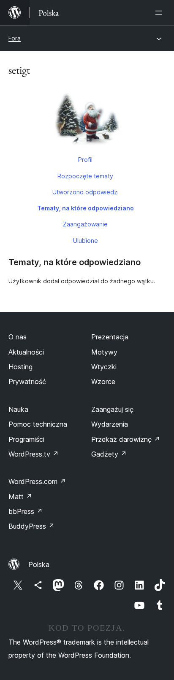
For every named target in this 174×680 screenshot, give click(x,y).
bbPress (25, 511)
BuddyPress (31, 526)
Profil (85, 159)
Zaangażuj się (112, 409)
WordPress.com (37, 481)
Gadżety (109, 454)
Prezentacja (109, 337)
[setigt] (87, 118)
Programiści (26, 439)
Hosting (20, 367)
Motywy (104, 352)
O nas (17, 337)
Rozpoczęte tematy (85, 176)
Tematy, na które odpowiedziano (85, 208)
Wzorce (103, 381)
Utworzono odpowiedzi (85, 192)
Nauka (18, 409)
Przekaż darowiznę (125, 439)
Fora (14, 38)
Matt (20, 496)
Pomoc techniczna (37, 424)
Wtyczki (104, 367)
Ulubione (85, 240)
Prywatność (27, 381)
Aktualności (26, 352)
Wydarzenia (109, 424)
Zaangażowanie (85, 224)
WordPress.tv (33, 454)
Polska (38, 564)
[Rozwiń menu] (160, 12)
